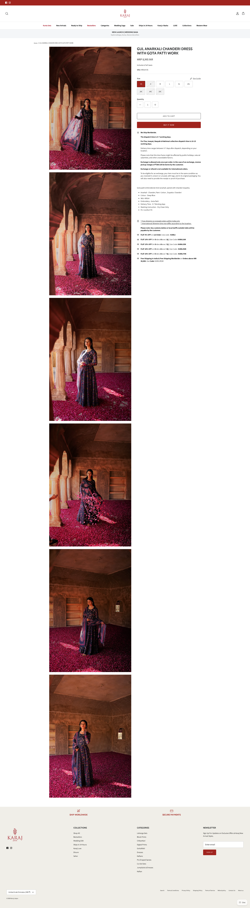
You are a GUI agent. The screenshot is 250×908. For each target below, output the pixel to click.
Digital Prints (142, 844)
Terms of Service (210, 890)
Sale (132, 25)
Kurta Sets (47, 25)
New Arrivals (61, 25)
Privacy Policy (186, 890)
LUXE (175, 25)
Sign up (210, 852)
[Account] (237, 13)
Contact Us (232, 890)
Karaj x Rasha (163, 25)
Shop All (76, 833)
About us (240, 890)
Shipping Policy (197, 890)
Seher (75, 856)
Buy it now (169, 125)
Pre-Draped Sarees (144, 860)
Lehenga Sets (142, 833)
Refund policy (222, 890)
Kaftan (139, 871)
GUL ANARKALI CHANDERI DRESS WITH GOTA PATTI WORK (56, 43)
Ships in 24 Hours (145, 25)
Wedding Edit (78, 841)
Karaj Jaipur (14, 898)
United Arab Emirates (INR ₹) (19, 892)
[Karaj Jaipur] (125, 13)
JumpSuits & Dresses (145, 867)
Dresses (140, 852)
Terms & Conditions (173, 890)
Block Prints (141, 837)
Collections (186, 25)
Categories (105, 25)
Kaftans (140, 856)
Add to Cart (169, 116)
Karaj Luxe (77, 848)
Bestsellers (91, 25)
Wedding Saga (119, 25)
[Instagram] (10, 3)
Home (35, 43)
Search (162, 890)
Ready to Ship (76, 25)
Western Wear (201, 25)
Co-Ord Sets (141, 864)
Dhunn (76, 852)
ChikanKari (141, 841)
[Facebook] (6, 3)
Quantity (140, 99)
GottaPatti (141, 848)
